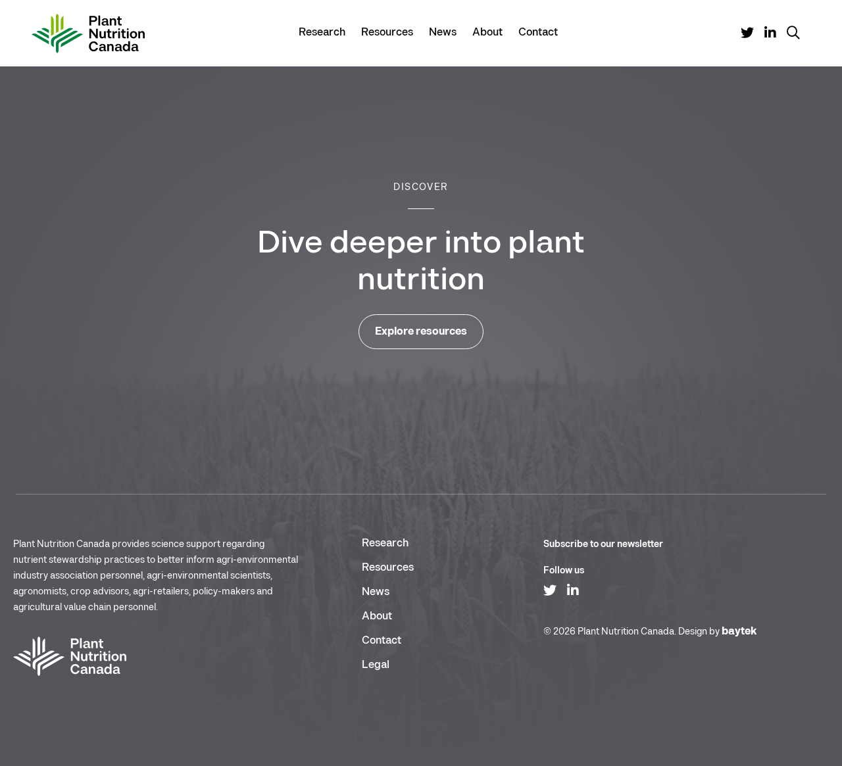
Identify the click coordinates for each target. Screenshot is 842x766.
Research (322, 33)
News (443, 33)
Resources (387, 33)
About (487, 33)
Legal (375, 665)
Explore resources (421, 331)
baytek (739, 631)
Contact (538, 33)
